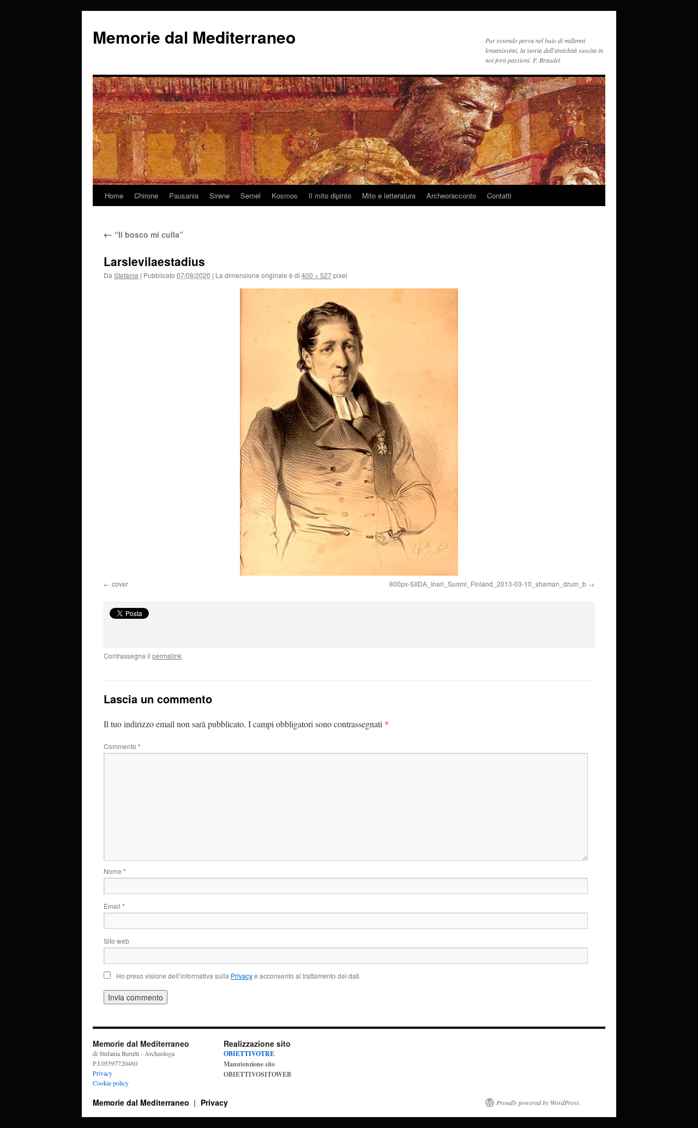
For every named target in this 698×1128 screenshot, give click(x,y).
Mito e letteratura (389, 195)
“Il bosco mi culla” (143, 234)
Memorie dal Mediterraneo (194, 37)
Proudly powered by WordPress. (538, 1102)
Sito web (116, 940)
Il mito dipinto (330, 195)
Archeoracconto (451, 195)
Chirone (146, 195)
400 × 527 (317, 275)
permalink (167, 655)
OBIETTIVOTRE (249, 1053)
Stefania (126, 275)
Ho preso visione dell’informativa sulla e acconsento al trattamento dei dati (237, 975)
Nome (115, 871)
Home (114, 195)
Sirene (219, 195)
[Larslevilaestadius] (349, 432)
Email (114, 905)
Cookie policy (111, 1082)
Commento (122, 746)
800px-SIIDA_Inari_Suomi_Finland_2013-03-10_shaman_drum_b (487, 583)
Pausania (183, 195)
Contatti (499, 195)
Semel (250, 195)
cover (120, 583)
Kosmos (285, 195)
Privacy (102, 1073)
